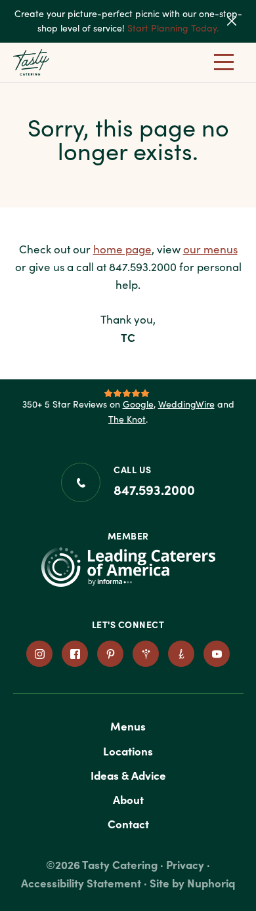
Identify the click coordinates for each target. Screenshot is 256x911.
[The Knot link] (181, 654)
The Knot (127, 419)
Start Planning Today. (173, 28)
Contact (128, 823)
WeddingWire (186, 404)
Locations (128, 750)
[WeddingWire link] (146, 654)
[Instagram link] (39, 654)
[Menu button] (224, 62)
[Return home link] (45, 62)
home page (122, 249)
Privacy (185, 864)
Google (138, 404)
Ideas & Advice (128, 774)
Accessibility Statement (81, 882)
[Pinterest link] (110, 654)
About (128, 799)
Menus (128, 725)
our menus (210, 249)
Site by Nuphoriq (192, 882)
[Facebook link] (75, 654)
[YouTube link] (216, 654)
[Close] (240, 21)
